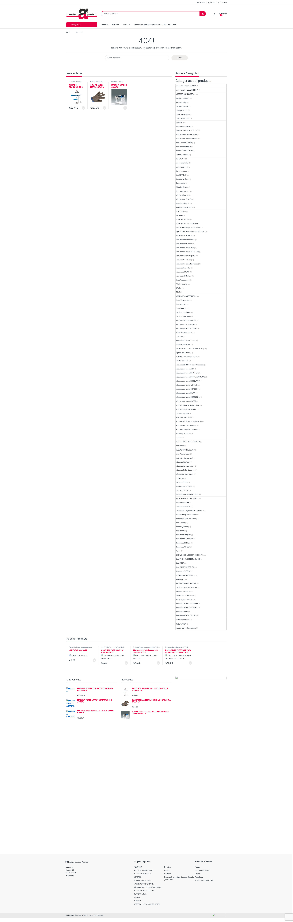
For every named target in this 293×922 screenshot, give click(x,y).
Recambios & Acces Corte (185, 340)
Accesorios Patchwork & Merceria (188, 421)
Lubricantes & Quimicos (184, 595)
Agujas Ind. (180, 579)
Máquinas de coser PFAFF (185, 393)
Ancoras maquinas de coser (186, 583)
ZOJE (178, 292)
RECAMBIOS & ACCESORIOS (186, 498)
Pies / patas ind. (181, 110)
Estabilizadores (181, 187)
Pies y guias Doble (182, 118)
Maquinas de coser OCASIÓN (187, 389)
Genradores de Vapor (184, 486)
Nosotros (104, 25)
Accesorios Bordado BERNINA (187, 90)
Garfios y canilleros (183, 591)
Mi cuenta (223, 2)
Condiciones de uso (202, 870)
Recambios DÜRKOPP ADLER (186, 607)
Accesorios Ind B (182, 163)
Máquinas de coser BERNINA (186, 139)
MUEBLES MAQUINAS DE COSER (188, 442)
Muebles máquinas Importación (187, 405)
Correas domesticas (183, 506)
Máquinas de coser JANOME (186, 385)
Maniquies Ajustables (183, 433)
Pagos (197, 867)
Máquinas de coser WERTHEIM (187, 252)
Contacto (201, 2)
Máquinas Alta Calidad (184, 244)
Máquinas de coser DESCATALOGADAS (190, 377)
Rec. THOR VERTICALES (185, 567)
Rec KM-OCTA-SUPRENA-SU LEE (188, 559)
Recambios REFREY (183, 543)
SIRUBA (178, 288)
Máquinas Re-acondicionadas (187, 264)
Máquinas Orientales (183, 260)
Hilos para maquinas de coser (187, 429)
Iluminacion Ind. (181, 102)
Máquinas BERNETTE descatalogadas (190, 365)
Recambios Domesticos (184, 539)
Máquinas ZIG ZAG (182, 272)
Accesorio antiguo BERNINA (186, 86)
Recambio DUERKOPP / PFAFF (187, 603)
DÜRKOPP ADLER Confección (187, 223)
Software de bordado (184, 207)
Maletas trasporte (182, 361)
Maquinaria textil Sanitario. (185, 240)
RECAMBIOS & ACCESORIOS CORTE (189, 555)
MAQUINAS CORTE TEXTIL (185, 296)
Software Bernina (182, 155)
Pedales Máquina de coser (186, 519)
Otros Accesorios (182, 106)
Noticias (115, 25)
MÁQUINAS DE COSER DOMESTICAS (189, 349)
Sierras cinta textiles (183, 345)
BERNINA (179, 122)
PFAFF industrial (181, 284)
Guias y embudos (182, 98)
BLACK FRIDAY (181, 175)
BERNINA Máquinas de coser (186, 357)
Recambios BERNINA (183, 147)
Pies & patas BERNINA (184, 143)
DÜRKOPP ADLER (117, 82)
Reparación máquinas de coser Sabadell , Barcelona (155, 25)
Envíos (197, 874)
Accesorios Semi (182, 167)
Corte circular (181, 304)
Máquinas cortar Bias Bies (185, 324)
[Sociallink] (66, 880)
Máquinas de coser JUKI (185, 248)
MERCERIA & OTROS (183, 417)
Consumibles (180, 183)
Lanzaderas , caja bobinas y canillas (189, 510)
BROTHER (179, 215)
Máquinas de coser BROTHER (187, 373)
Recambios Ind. (181, 611)
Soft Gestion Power (183, 620)
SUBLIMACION (181, 624)
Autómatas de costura (184, 458)
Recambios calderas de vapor (187, 494)
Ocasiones (180, 336)
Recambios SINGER (183, 547)
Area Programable (182, 454)
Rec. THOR (180, 563)
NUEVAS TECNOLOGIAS (184, 450)
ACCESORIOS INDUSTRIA (185, 94)
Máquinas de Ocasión (184, 199)
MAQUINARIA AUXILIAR (184, 235)
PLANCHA (72, 82)
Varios (178, 551)
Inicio (68, 32)
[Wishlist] (214, 13)
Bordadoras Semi (182, 179)
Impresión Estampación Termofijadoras (190, 231)
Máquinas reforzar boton (185, 466)
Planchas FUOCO (182, 490)
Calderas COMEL (182, 482)
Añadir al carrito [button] (82, 108)
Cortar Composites (183, 300)
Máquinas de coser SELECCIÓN (187, 397)
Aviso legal (199, 877)
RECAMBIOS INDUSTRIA (184, 575)
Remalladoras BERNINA (184, 151)
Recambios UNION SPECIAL (186, 616)
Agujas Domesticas (183, 353)
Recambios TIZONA (183, 571)
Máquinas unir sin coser (184, 474)
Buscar (179, 58)
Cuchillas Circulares (183, 312)
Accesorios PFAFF (182, 502)
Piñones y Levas (182, 527)
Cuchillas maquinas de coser (186, 587)
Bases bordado (181, 171)
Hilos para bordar (182, 191)
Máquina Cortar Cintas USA (186, 320)
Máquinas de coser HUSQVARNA (188, 381)
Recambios (180, 446)
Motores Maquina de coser (186, 515)
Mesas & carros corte (183, 332)
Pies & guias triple (182, 114)
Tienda (212, 2)
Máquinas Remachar (183, 268)
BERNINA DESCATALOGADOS (186, 130)
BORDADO (179, 159)
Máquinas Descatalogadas (185, 256)
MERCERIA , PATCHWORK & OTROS (147, 904)
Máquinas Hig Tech (183, 462)
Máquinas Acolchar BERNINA (186, 134)
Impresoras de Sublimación (186, 628)
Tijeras (178, 437)
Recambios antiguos (183, 535)
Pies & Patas (180, 523)
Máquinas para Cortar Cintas (186, 328)
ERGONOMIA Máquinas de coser (188, 227)
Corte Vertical (181, 308)
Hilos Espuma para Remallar (186, 425)
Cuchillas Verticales (183, 316)
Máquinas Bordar (182, 195)
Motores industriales (183, 276)
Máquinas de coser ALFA (185, 369)
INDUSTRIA (180, 211)
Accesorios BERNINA (183, 126)
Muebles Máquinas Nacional (186, 409)
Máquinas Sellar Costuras (185, 470)
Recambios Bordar (182, 203)
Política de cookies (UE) (204, 880)
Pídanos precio (124, 108)
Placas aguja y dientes (184, 599)
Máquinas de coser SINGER (186, 401)
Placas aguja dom (182, 413)
